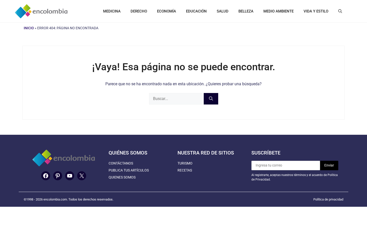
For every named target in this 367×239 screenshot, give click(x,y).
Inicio (29, 28)
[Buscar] (211, 98)
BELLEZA (245, 11)
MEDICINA (112, 11)
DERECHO (139, 11)
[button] (340, 11)
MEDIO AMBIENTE (278, 11)
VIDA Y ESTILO (316, 11)
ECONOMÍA (166, 11)
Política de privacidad (328, 199)
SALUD (222, 11)
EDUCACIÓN (196, 11)
